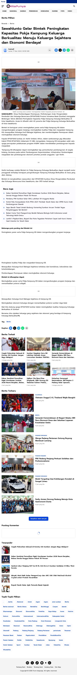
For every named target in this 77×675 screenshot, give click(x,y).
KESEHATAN (45, 11)
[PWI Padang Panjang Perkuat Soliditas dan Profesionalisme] (18, 464)
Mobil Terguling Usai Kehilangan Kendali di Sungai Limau (54, 480)
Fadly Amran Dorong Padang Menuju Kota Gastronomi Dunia (54, 500)
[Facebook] (56, 50)
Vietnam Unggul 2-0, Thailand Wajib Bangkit (55, 398)
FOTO (62, 11)
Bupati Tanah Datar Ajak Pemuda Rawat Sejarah (30, 585)
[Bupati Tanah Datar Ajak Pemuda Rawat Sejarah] (6, 588)
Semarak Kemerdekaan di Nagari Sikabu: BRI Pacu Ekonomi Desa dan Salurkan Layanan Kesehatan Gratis (63, 355)
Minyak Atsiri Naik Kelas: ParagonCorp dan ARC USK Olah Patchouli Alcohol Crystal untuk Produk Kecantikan (41, 577)
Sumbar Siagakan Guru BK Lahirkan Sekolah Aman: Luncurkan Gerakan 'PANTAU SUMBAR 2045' (38, 355)
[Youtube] (45, 662)
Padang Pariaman (41, 435)
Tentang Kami (20, 667)
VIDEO (70, 11)
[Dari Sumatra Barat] (16, 6)
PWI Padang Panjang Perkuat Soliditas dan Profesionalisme (54, 460)
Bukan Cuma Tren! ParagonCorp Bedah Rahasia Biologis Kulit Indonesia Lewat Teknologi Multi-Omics (36, 214)
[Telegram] (64, 50)
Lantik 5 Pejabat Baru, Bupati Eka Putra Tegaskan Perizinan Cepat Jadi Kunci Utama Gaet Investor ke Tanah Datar (38, 219)
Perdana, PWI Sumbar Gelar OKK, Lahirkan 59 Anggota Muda (30, 199)
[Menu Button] (3, 6)
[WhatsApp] (68, 50)
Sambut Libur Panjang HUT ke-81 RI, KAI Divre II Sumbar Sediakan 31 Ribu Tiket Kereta (42, 567)
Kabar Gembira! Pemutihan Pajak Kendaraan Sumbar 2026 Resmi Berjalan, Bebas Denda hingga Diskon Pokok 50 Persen (37, 194)
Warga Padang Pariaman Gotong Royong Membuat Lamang (53, 439)
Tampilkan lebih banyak (38, 519)
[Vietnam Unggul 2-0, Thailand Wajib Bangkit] (18, 403)
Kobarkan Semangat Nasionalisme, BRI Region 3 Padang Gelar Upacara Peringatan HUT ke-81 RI (62, 380)
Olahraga (38, 395)
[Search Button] (74, 6)
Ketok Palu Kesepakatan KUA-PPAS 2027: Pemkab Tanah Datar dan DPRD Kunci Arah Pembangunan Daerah (39, 203)
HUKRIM (55, 11)
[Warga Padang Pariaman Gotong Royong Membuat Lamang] (18, 444)
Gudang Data (48, 667)
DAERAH (23, 11)
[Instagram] (27, 662)
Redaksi (29, 667)
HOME (4, 11)
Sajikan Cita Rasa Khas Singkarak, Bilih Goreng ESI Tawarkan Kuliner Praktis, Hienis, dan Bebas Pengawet (38, 380)
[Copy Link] (72, 50)
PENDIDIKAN (33, 11)
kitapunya (40, 671)
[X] (60, 50)
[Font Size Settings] (49, 50)
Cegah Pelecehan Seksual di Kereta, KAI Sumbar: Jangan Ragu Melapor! (13, 355)
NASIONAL (13, 11)
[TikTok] (37, 662)
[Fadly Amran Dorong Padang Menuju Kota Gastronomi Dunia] (18, 505)
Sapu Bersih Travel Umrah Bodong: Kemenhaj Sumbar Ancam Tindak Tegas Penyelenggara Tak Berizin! (35, 208)
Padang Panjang (40, 456)
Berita (9, 322)
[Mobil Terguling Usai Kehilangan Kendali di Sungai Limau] (18, 484)
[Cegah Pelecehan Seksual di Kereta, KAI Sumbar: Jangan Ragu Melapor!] (13, 344)
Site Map (58, 667)
